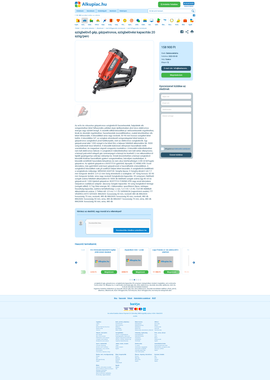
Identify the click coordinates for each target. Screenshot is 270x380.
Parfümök (137, 340)
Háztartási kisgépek (140, 348)
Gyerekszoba (158, 330)
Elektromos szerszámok (102, 337)
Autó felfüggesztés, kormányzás (115, 28)
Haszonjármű (119, 325)
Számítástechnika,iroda (161, 345)
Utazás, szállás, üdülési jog (123, 339)
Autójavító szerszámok (102, 340)
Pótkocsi (118, 326)
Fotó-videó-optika (139, 351)
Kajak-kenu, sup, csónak (102, 348)
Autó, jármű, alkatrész (87, 28)
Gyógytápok (119, 362)
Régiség (137, 357)
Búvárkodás (99, 350)
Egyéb (156, 340)
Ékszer (137, 356)
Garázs (98, 330)
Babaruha (137, 328)
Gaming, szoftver (159, 348)
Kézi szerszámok (100, 336)
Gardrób (157, 328)
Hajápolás (138, 337)
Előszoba (157, 323)
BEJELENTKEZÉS (189, 3)
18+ (117, 368)
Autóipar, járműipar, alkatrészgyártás (101, 371)
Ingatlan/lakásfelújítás (122, 340)
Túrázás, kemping (101, 345)
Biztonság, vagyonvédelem (103, 374)
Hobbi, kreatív (119, 347)
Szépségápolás (139, 334)
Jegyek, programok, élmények (123, 337)
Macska (118, 357)
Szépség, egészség (140, 350)
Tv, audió (137, 345)
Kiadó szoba (99, 328)
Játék (117, 345)
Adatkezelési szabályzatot (182, 149)
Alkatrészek (100, 28)
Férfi (156, 357)
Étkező (156, 325)
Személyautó (119, 323)
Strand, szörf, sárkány (102, 347)
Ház (97, 325)
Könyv (156, 337)
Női (156, 356)
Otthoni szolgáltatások (122, 334)
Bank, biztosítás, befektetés (103, 373)
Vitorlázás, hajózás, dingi (103, 351)
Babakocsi (138, 326)
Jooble (135, 316)
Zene (156, 336)
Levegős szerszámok (102, 339)
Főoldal (77, 28)
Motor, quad (119, 330)
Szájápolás (138, 339)
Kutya (117, 356)
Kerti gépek (99, 334)
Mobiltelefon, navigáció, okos (162, 347)
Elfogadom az (177, 149)
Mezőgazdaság (100, 359)
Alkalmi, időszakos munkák (103, 367)
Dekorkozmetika (139, 336)
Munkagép (118, 328)
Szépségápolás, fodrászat (123, 336)
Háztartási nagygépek (141, 347)
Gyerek (156, 359)
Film (156, 334)
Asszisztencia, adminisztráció (104, 368)
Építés (98, 356)
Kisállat (118, 359)
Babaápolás (138, 323)
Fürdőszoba (158, 326)
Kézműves (138, 359)
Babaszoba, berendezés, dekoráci (144, 330)
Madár (117, 361)
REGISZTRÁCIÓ (188, 6)
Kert (97, 357)
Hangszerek (158, 339)
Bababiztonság (139, 325)
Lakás (97, 323)
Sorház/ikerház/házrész (103, 326)
